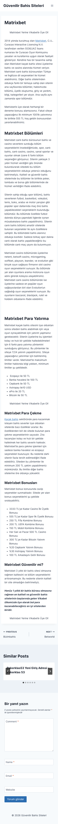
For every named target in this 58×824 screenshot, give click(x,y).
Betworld (49, 634)
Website (10, 789)
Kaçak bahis (11, 419)
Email (10, 775)
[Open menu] (52, 5)
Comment (12, 721)
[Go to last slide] (8, 671)
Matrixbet (40, 40)
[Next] (50, 671)
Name (10, 762)
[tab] (23, 682)
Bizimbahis (10, 634)
